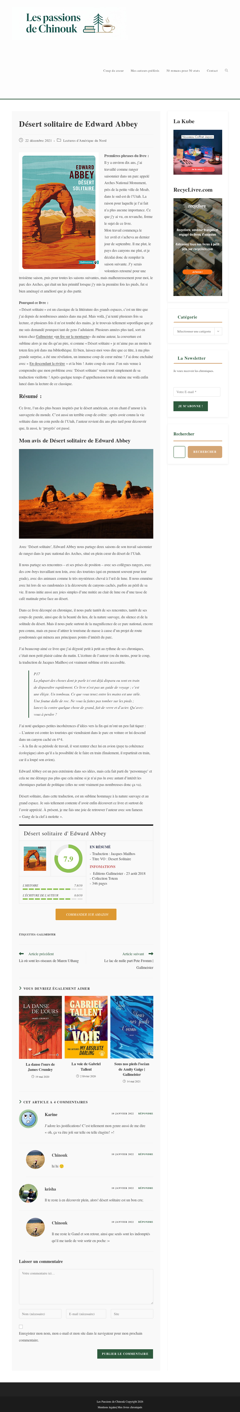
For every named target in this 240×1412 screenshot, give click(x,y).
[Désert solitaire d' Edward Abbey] (35, 859)
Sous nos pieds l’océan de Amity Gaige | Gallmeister (131, 1069)
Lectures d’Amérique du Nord (85, 140)
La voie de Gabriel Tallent (86, 1066)
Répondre (145, 1113)
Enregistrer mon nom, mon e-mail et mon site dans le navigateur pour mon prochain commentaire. (80, 1336)
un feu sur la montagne (72, 336)
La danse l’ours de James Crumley (40, 1067)
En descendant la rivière (47, 363)
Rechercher (183, 434)
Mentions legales (107, 1407)
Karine (51, 1114)
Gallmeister (45, 336)
